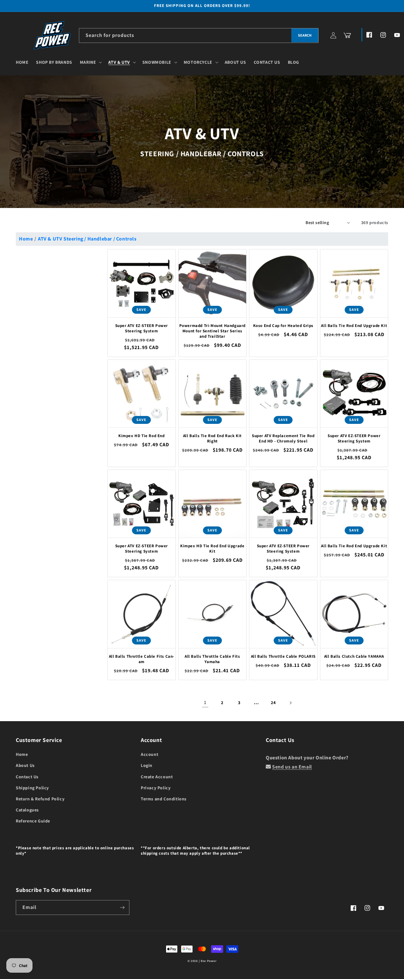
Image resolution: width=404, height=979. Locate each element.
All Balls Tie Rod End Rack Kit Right (212, 438)
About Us (25, 765)
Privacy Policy (155, 788)
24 (273, 702)
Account (149, 754)
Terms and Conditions (164, 799)
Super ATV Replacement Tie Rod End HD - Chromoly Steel (283, 438)
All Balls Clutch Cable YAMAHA (354, 656)
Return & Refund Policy (40, 799)
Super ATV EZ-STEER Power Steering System (141, 328)
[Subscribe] (122, 907)
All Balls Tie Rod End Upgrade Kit (354, 325)
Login (146, 765)
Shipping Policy (32, 788)
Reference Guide (33, 821)
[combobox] (198, 35)
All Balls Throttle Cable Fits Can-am (141, 659)
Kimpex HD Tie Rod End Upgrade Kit (212, 548)
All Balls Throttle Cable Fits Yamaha (212, 659)
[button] (90, 62)
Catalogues (27, 810)
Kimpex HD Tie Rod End (141, 435)
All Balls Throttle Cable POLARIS (283, 656)
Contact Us (27, 777)
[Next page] (290, 703)
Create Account (157, 777)
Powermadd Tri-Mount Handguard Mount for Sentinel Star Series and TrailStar (212, 331)
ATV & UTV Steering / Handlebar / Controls (87, 238)
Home (26, 238)
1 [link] (205, 702)
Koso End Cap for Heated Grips (283, 325)
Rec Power (209, 961)
